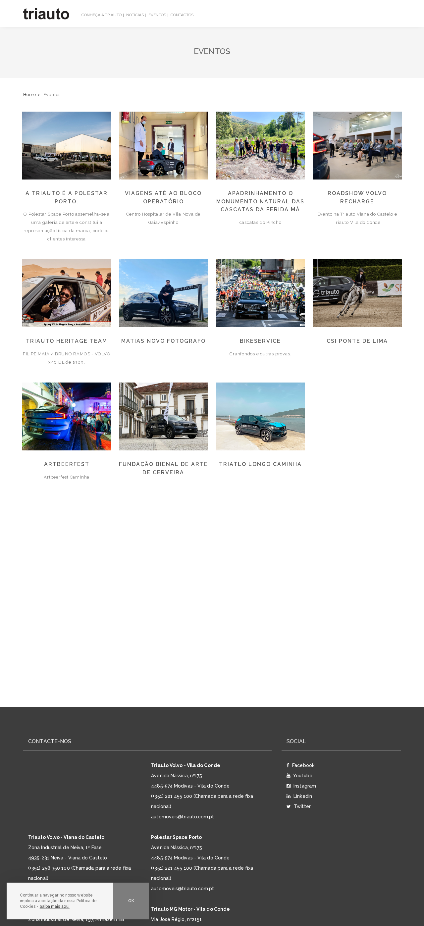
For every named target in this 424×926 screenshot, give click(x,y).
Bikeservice (260, 341)
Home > (31, 94)
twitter (301, 806)
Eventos (157, 15)
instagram (304, 786)
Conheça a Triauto (101, 15)
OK (131, 901)
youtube (302, 775)
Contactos (182, 15)
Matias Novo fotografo (163, 341)
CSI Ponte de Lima (357, 341)
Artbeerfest (66, 464)
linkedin (302, 796)
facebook (302, 765)
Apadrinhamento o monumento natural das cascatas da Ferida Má (260, 201)
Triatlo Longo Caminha (260, 464)
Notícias (135, 15)
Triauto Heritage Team (66, 341)
